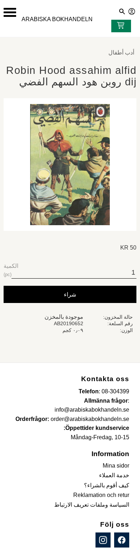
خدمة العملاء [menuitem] (114, 475)
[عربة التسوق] (119, 26)
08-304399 (115, 391)
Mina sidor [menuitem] (116, 466)
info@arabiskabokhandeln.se (92, 410)
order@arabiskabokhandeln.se (90, 419)
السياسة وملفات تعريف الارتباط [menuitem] (91, 505)
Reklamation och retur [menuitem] (101, 495)
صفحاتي (132, 10)
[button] (10, 12)
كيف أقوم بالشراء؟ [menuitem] (106, 485)
